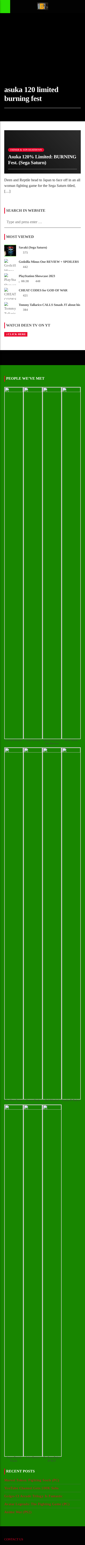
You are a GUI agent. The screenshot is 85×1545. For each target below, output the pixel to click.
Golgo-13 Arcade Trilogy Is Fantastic (33, 1496)
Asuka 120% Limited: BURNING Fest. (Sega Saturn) (42, 159)
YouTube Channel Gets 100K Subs (31, 1488)
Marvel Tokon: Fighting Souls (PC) (31, 1480)
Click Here (17, 334)
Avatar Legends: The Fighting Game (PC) (36, 1504)
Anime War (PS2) (18, 1512)
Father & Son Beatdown (26, 149)
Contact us (13, 1539)
